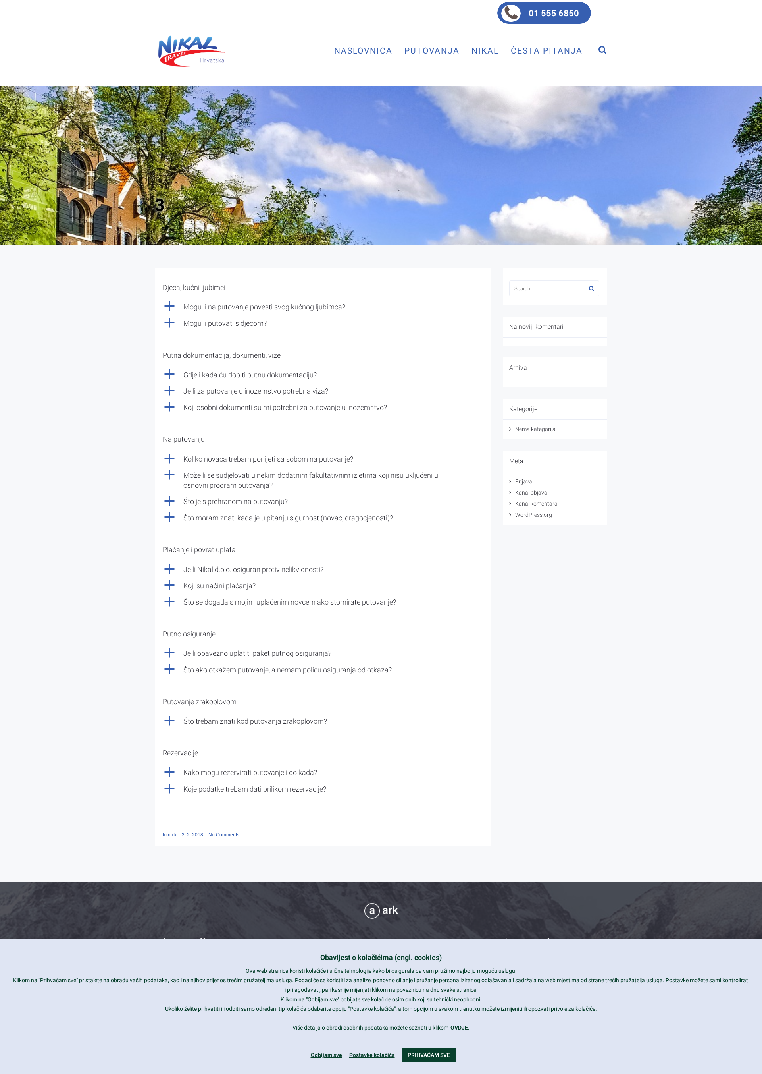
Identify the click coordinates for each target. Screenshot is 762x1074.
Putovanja (432, 51)
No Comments (223, 835)
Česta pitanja (547, 51)
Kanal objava (531, 492)
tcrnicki (171, 835)
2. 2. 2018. (194, 835)
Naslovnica (363, 51)
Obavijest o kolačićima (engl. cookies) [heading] (381, 957)
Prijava (523, 481)
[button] (323, 307)
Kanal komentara (536, 503)
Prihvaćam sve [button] (429, 1055)
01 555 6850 (554, 13)
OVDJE (459, 1027)
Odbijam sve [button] (326, 1055)
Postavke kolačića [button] (372, 1055)
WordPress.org (533, 515)
